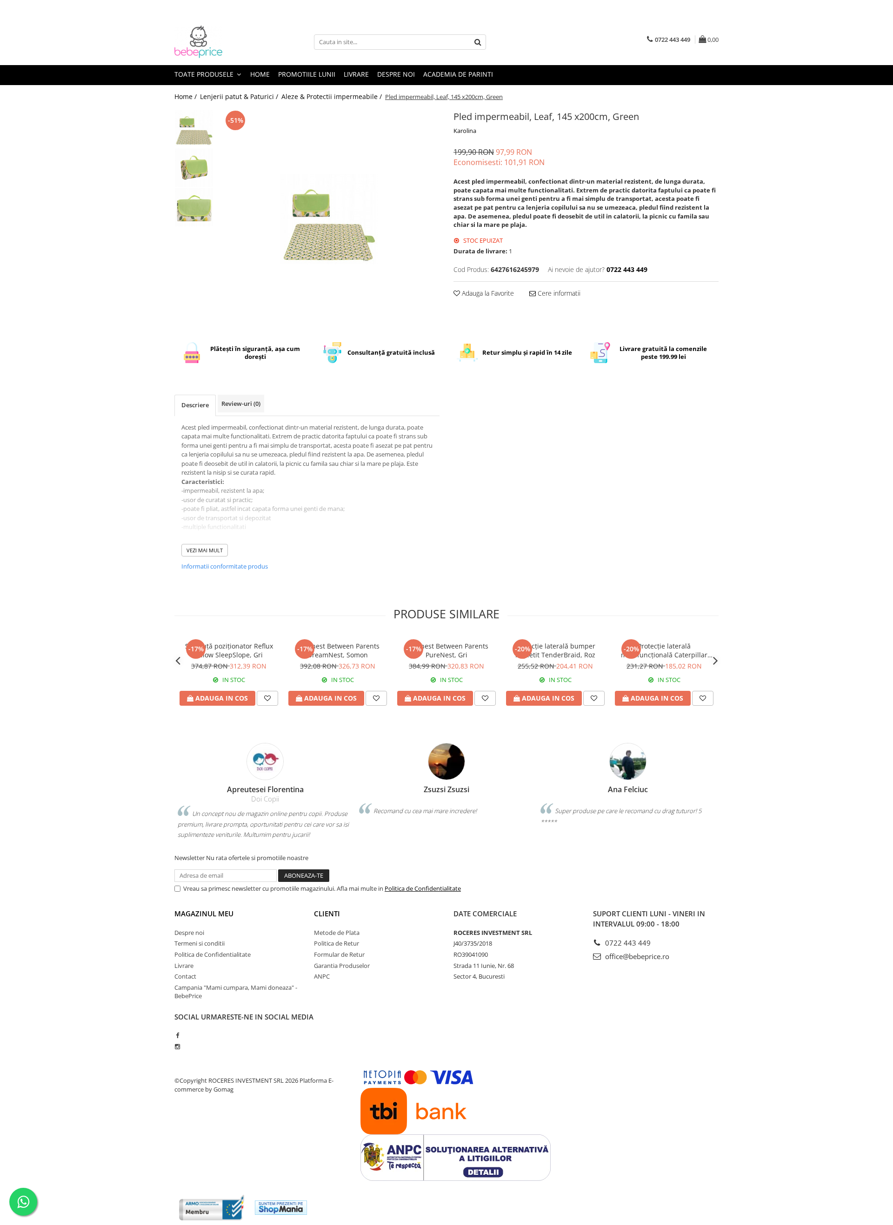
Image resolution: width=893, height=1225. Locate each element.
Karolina (464, 130)
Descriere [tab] (195, 405)
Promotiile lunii (306, 74)
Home (260, 74)
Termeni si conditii (199, 943)
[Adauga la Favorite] (267, 698)
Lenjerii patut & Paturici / (240, 96)
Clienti (327, 913)
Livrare (356, 74)
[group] (329, 219)
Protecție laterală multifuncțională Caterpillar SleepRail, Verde (664, 650)
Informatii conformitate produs (224, 566)
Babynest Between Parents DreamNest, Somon (338, 650)
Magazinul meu (203, 913)
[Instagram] (177, 1046)
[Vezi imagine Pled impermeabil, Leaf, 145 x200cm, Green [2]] (194, 207)
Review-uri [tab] (240, 403)
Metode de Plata (337, 932)
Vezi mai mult (205, 550)
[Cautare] (477, 42)
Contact (185, 976)
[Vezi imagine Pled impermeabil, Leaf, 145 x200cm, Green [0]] (194, 128)
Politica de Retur (336, 943)
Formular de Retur (339, 954)
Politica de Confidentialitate (423, 888)
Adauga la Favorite (487, 293)
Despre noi (396, 74)
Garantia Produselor (342, 965)
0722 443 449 (627, 942)
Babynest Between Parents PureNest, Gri (446, 650)
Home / (186, 96)
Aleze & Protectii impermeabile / (332, 96)
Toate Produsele (204, 74)
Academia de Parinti (458, 74)
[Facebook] (177, 1035)
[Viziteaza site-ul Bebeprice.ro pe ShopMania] (281, 1207)
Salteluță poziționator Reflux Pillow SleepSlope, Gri (229, 650)
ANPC (322, 976)
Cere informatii (558, 293)
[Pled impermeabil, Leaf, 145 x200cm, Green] (329, 219)
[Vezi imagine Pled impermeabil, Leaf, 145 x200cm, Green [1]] (194, 167)
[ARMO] (211, 1207)
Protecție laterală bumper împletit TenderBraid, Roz (555, 650)
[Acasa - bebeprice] (220, 42)
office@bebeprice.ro (636, 956)
